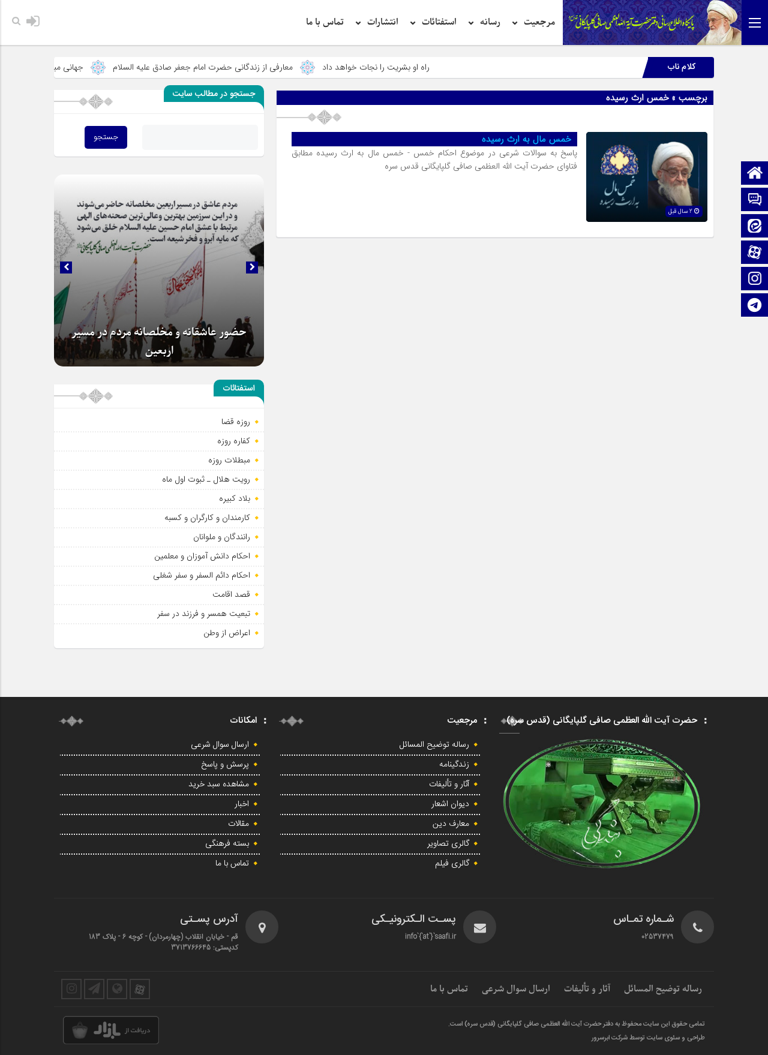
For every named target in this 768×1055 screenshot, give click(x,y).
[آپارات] (755, 253)
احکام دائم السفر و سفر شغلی (201, 575)
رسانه (490, 22)
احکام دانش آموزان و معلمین (202, 556)
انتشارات (382, 22)
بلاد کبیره (234, 498)
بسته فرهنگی (227, 844)
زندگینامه (454, 765)
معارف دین (451, 824)
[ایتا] (755, 227)
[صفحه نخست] (755, 174)
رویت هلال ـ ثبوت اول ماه (206, 479)
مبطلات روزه (229, 460)
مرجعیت (539, 22)
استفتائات (439, 22)
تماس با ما (325, 22)
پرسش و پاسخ (225, 765)
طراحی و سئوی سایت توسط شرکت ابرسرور (648, 1038)
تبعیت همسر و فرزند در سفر (203, 613)
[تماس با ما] (755, 200)
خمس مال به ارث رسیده (526, 139)
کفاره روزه (233, 440)
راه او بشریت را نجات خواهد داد (407, 67)
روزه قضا (235, 421)
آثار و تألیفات (449, 784)
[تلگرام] (755, 306)
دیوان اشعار (450, 804)
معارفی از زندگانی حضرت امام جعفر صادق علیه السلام (234, 67)
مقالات (238, 824)
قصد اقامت (231, 594)
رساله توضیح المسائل (434, 745)
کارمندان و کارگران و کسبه (207, 517)
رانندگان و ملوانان (221, 536)
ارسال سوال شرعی (220, 745)
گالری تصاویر (448, 844)
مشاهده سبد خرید (218, 784)
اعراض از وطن (226, 632)
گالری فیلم (452, 863)
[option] (159, 270)
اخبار (242, 804)
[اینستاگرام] (755, 279)
